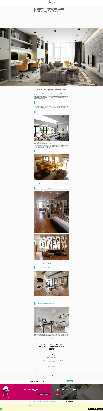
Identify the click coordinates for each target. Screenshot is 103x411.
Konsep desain (50, 93)
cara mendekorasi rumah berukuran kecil (45, 145)
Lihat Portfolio (57, 394)
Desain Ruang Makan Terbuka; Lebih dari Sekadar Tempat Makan (46, 303)
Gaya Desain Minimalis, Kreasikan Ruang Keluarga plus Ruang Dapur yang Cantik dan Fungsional (51, 188)
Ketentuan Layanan (52, 401)
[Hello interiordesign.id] (1, 409)
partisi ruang (50, 183)
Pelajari (51, 349)
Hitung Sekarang (70, 381)
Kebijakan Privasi (46, 401)
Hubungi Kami (39, 401)
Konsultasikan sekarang (43, 394)
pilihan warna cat (57, 181)
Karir (34, 401)
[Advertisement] (51, 22)
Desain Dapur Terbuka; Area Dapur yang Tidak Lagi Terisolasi (46, 267)
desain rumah (45, 142)
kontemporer (46, 93)
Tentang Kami (30, 401)
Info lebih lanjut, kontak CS (51, 366)
